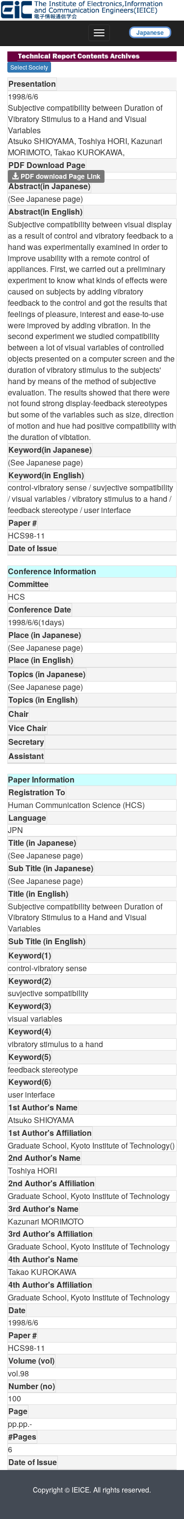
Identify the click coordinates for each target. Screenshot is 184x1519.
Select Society (29, 67)
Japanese (150, 32)
